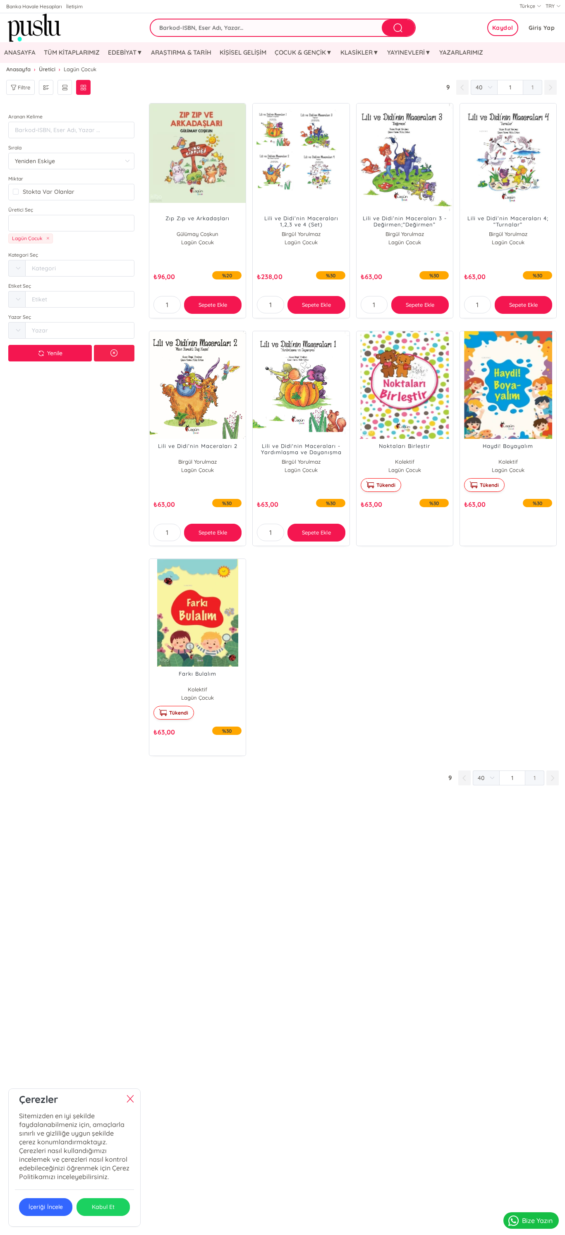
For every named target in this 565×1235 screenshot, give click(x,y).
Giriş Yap (542, 27)
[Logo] (33, 27)
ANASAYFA (20, 52)
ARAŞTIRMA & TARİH (181, 52)
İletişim (74, 6)
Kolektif (404, 461)
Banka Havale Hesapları (34, 6)
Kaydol (502, 27)
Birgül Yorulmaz (301, 234)
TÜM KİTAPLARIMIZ (72, 52)
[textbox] (71, 223)
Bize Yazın (537, 1220)
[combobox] (71, 223)
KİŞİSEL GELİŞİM (243, 52)
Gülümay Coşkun (197, 234)
